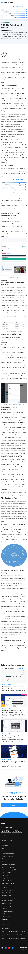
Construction (5, 924)
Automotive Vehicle (7, 903)
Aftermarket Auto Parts (8, 890)
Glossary (4, 851)
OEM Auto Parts (6, 892)
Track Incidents (6, 875)
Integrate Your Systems (8, 864)
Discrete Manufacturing (8, 898)
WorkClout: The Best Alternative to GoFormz (14, 931)
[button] (25, 2)
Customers (5, 845)
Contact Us (14, 805)
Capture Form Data (7, 880)
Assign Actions (6, 878)
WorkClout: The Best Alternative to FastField (14, 938)
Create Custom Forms (8, 883)
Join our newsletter (6, 827)
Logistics (4, 908)
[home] (11, 2)
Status (3, 858)
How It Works (5, 843)
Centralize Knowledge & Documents (11, 870)
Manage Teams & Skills (8, 867)
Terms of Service (23, 949)
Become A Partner (7, 840)
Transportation (6, 916)
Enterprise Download (7, 856)
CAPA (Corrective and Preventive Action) (11, 345)
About (3, 837)
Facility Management (7, 911)
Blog (3, 848)
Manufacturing (6, 922)
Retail (3, 914)
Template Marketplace (8, 853)
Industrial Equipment (7, 900)
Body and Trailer (6, 895)
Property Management (8, 906)
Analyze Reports (6, 872)
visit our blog (22, 668)
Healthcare (5, 919)
